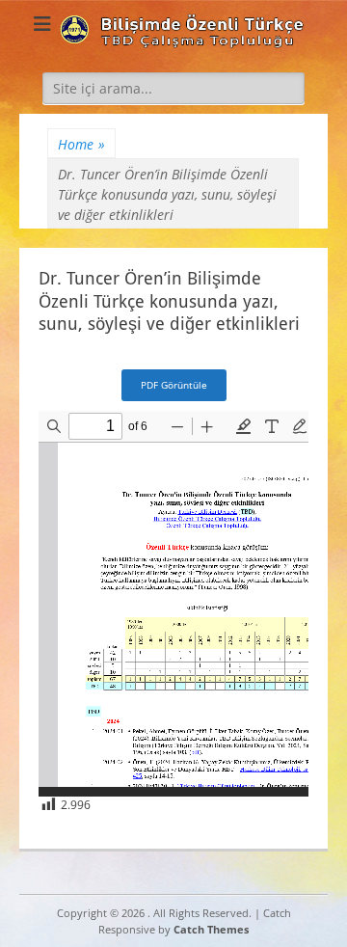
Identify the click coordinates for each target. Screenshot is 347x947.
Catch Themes (211, 929)
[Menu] (42, 24)
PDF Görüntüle (174, 385)
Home (81, 144)
